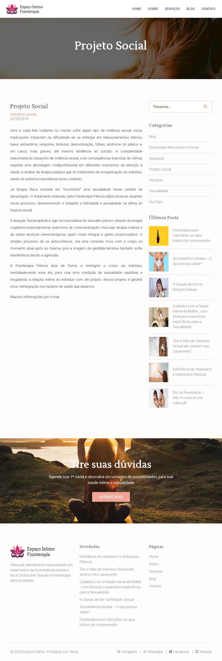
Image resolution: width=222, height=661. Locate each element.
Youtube (205, 652)
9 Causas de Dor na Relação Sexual (107, 600)
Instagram (129, 652)
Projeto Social (23, 115)
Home (136, 9)
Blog (191, 9)
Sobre (153, 9)
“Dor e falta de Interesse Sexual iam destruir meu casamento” (191, 346)
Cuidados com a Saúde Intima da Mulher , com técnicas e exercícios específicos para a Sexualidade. (191, 316)
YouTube (156, 202)
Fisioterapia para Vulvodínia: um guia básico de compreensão (192, 235)
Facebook (180, 652)
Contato (208, 9)
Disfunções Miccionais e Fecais (174, 147)
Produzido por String (62, 652)
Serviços (172, 9)
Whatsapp (155, 652)
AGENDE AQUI (111, 497)
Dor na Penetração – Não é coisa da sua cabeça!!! (189, 397)
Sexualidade (158, 191)
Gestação (157, 158)
